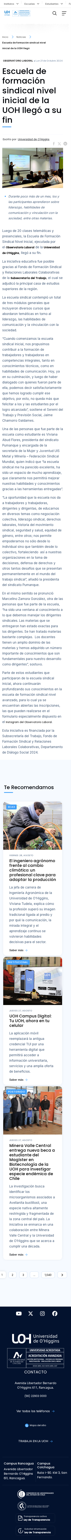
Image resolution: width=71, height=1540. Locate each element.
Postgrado (16, 1091)
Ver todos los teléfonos (33, 1411)
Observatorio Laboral (18, 60)
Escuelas (30, 3)
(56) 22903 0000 (35, 1396)
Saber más (16, 950)
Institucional (18, 962)
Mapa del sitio (37, 1425)
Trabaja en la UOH (33, 1441)
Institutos (10, 3)
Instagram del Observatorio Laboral (29, 722)
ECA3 (11, 806)
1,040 (48, 1274)
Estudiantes (52, 3)
